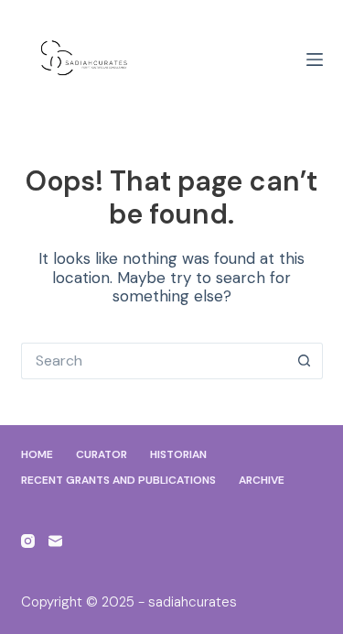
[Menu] (314, 59)
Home (37, 455)
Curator (101, 455)
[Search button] (304, 361)
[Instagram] (28, 541)
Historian (178, 455)
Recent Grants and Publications (118, 480)
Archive (261, 480)
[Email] (55, 541)
